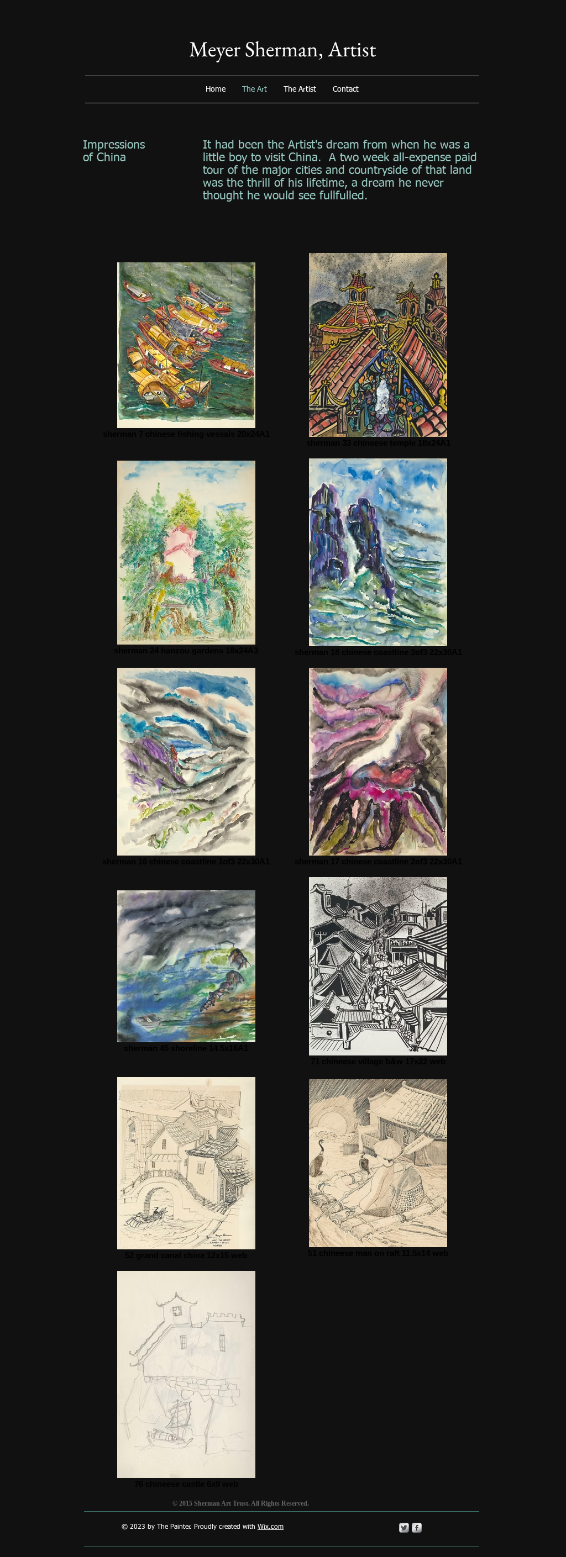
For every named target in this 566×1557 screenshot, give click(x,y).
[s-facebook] (417, 1528)
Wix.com (271, 1527)
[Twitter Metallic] (404, 1528)
